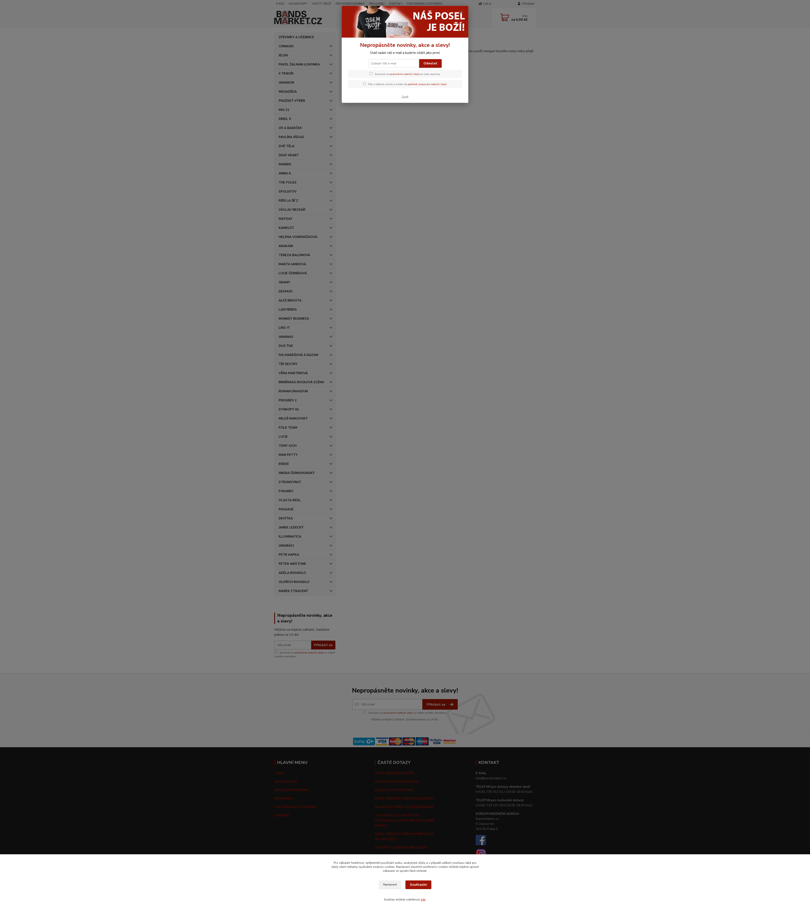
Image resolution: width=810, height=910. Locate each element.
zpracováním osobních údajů (404, 74)
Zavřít (405, 96)
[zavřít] (460, 12)
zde (423, 900)
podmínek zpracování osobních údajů (427, 84)
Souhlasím (418, 884)
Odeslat (430, 63)
